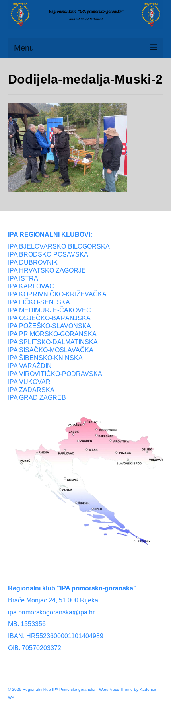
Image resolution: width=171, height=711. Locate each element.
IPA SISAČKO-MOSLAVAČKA (50, 350)
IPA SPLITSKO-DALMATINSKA (53, 342)
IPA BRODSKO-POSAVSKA (48, 254)
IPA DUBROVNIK (33, 262)
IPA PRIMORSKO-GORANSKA (52, 334)
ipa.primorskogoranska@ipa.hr (51, 612)
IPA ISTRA (23, 278)
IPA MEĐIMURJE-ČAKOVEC (49, 310)
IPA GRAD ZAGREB (37, 397)
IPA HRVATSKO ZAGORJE (47, 270)
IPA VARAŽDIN (30, 365)
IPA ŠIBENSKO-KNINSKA (45, 358)
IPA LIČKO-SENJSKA (39, 302)
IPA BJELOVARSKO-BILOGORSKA (59, 246)
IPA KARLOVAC (31, 286)
